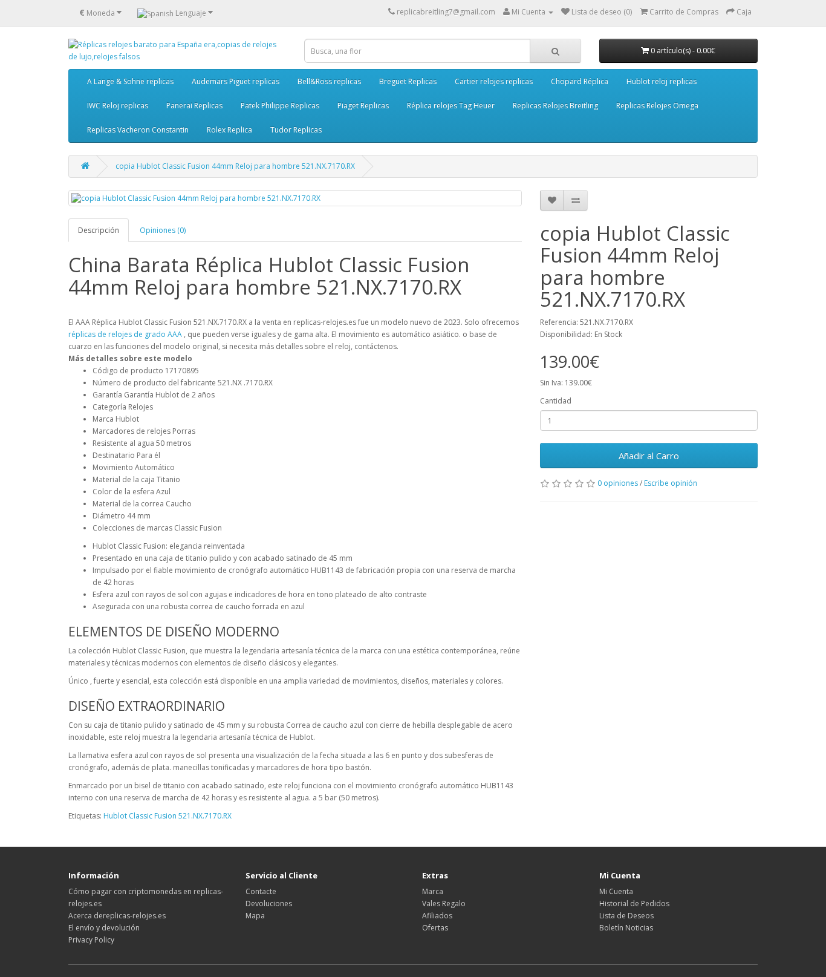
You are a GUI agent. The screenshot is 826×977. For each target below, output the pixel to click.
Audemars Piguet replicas (235, 81)
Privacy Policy (91, 940)
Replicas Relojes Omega (657, 105)
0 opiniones (617, 483)
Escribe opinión (670, 483)
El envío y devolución (104, 928)
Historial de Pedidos (634, 903)
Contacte (261, 891)
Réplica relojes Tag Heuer (451, 105)
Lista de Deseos (626, 915)
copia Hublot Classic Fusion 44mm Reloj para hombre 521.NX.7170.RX (235, 166)
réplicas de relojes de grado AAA (125, 334)
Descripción (98, 230)
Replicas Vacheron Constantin (138, 130)
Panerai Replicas (194, 105)
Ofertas (435, 928)
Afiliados (437, 915)
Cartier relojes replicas (494, 81)
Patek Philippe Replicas (280, 105)
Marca (432, 891)
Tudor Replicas (296, 130)
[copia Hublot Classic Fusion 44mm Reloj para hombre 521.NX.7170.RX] (295, 198)
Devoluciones (269, 903)
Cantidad (555, 401)
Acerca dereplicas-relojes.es (117, 915)
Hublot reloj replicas (661, 81)
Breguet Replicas (408, 81)
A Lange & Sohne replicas (130, 81)
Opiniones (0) (163, 230)
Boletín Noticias (626, 928)
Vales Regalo (444, 903)
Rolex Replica (229, 130)
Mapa (255, 915)
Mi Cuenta (616, 891)
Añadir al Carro (649, 455)
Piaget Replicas (363, 105)
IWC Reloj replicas (117, 105)
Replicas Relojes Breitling (555, 105)
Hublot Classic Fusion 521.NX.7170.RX (167, 816)
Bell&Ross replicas (329, 81)
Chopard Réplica (579, 81)
